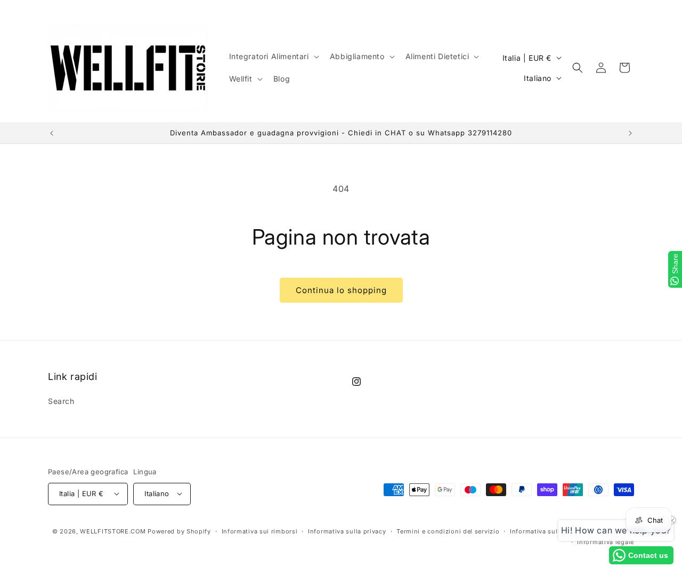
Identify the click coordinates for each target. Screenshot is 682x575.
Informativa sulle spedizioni (554, 530)
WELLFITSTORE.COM (112, 530)
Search (61, 401)
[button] (273, 56)
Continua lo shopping (341, 290)
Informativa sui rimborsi (260, 530)
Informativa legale (605, 541)
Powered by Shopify (179, 530)
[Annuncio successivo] (630, 133)
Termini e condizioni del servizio (447, 530)
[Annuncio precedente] (51, 133)
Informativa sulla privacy (347, 530)
